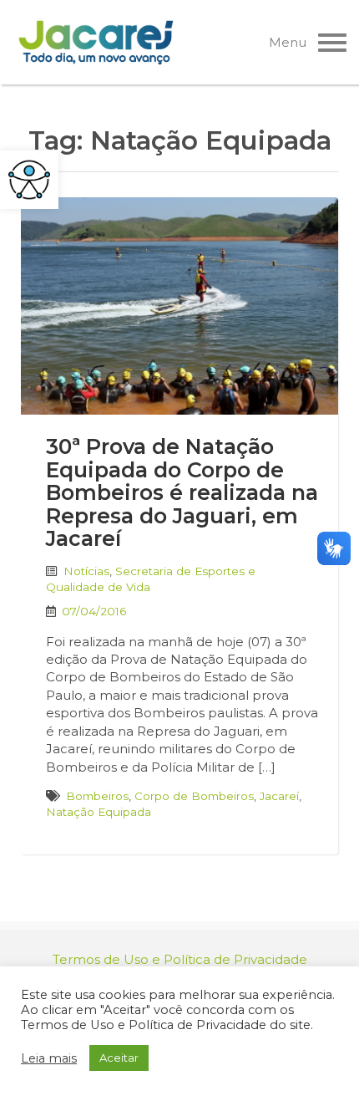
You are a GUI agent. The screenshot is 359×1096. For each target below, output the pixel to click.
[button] (29, 179)
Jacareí (279, 796)
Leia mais (49, 1058)
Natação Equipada (98, 811)
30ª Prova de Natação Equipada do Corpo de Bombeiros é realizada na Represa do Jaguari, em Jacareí (182, 492)
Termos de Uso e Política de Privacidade (180, 959)
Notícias (86, 571)
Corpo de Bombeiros (194, 796)
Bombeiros (97, 796)
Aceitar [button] (119, 1057)
